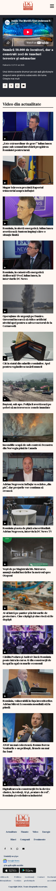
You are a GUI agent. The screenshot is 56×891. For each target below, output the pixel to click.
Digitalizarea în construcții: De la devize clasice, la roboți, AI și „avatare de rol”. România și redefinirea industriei (26, 792)
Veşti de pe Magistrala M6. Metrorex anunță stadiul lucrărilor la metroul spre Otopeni (27, 572)
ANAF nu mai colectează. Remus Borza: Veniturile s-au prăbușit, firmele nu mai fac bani (26, 748)
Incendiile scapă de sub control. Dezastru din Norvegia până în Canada (28, 446)
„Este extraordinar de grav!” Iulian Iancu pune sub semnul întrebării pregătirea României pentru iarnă (27, 147)
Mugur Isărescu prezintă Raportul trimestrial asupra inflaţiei (23, 189)
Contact (41, 877)
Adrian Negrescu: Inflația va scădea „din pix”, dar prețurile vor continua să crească (27, 487)
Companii (25, 839)
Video (35, 831)
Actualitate (11, 831)
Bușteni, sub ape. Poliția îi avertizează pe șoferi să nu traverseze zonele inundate (27, 405)
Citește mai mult (11, 78)
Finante (25, 831)
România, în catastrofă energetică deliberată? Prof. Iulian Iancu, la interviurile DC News (23, 275)
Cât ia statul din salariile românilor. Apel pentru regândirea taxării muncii (26, 364)
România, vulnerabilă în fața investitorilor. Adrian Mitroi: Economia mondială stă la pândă (28, 704)
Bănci (13, 839)
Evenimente (40, 839)
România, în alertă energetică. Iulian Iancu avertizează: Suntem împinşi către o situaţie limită (28, 231)
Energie (46, 831)
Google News (13, 860)
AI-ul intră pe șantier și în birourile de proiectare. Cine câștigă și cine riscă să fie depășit (28, 616)
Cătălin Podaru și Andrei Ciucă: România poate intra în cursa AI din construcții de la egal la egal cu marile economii (27, 660)
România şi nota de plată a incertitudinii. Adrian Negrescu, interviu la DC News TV (27, 529)
